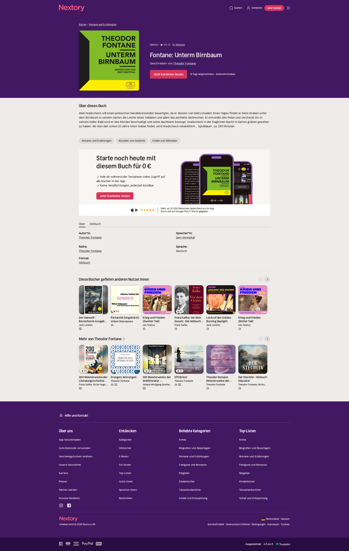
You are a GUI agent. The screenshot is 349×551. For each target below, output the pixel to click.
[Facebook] (69, 505)
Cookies (285, 524)
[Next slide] (267, 279)
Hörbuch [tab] (95, 224)
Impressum (273, 524)
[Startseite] (143, 8)
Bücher (83, 24)
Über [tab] (82, 224)
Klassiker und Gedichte (132, 140)
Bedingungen (259, 524)
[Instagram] (61, 505)
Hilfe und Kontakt (76, 416)
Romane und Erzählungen (102, 24)
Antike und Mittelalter (164, 140)
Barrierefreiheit (216, 524)
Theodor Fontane (184, 63)
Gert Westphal (185, 237)
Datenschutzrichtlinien (238, 524)
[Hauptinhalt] (288, 8)
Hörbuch (84, 262)
